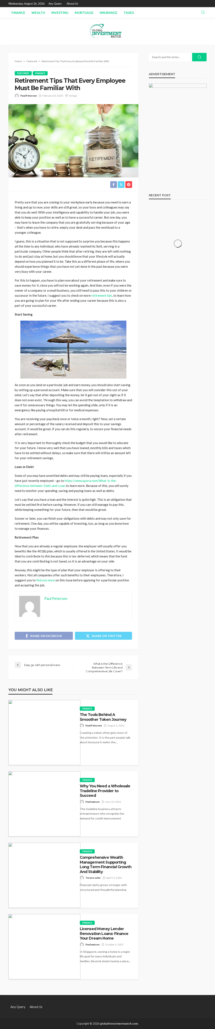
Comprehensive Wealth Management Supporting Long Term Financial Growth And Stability (105, 864)
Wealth (38, 12)
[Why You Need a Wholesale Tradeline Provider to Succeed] (44, 803)
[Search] (203, 12)
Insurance (108, 12)
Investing (59, 12)
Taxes (129, 12)
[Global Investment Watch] (107, 31)
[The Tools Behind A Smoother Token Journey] (44, 732)
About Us (72, 3)
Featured (23, 73)
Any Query (55, 3)
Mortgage (84, 12)
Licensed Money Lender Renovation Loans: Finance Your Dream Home (104, 933)
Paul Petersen (28, 95)
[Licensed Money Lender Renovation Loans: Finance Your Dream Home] (44, 946)
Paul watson (92, 801)
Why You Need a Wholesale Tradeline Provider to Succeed (105, 791)
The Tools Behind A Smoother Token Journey (103, 716)
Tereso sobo (93, 877)
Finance (18, 12)
